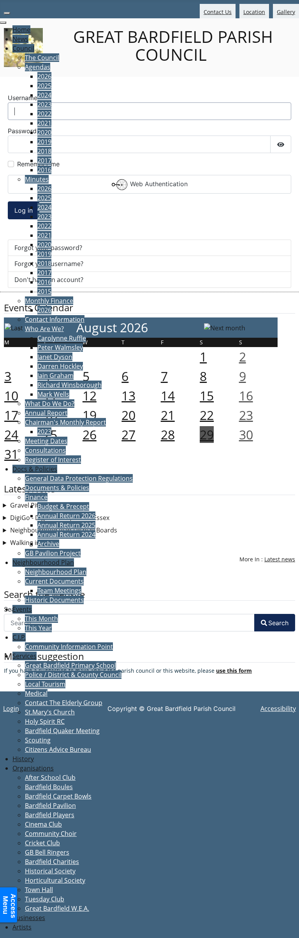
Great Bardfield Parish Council (171, 45)
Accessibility (278, 708)
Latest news (279, 559)
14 (168, 395)
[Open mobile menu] (7, 13)
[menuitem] (21, 29)
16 (246, 395)
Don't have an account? (48, 279)
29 (207, 434)
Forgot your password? (48, 247)
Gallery (286, 12)
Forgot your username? (48, 263)
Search (278, 623)
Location (254, 12)
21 (168, 415)
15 (207, 395)
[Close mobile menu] (3, 22)
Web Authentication (158, 184)
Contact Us (218, 12)
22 (207, 415)
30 (246, 434)
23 (246, 415)
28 (168, 434)
